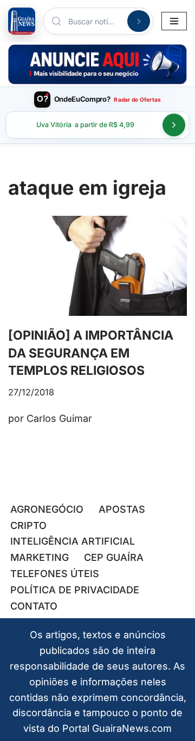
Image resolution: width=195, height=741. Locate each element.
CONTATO (33, 606)
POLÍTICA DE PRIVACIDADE (74, 590)
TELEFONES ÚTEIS (54, 573)
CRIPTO (28, 525)
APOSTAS (122, 509)
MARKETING (39, 557)
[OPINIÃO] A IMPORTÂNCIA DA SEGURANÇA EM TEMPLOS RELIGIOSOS (90, 353)
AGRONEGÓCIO (46, 509)
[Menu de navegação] (174, 21)
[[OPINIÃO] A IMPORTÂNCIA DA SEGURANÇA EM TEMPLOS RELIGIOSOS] (97, 266)
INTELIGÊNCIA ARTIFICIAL (72, 541)
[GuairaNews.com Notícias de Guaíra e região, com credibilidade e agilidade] (21, 21)
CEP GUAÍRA (114, 557)
